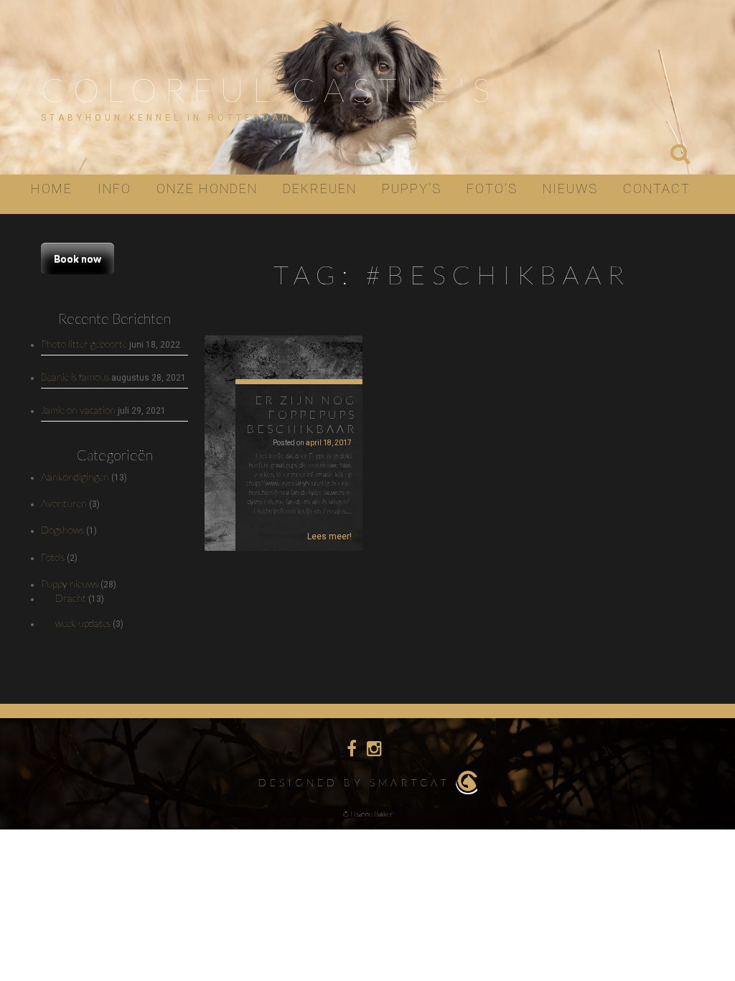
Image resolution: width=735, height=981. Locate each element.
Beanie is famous (75, 377)
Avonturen (64, 503)
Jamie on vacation (78, 410)
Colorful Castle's (269, 89)
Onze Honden (207, 188)
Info (114, 188)
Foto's (53, 557)
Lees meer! (329, 536)
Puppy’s (411, 188)
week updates (83, 623)
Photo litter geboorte (84, 344)
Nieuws (570, 188)
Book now (77, 258)
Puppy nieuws (69, 583)
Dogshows (62, 530)
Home (51, 188)
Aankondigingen (75, 476)
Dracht (70, 598)
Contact (656, 188)
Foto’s (492, 188)
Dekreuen (320, 188)
